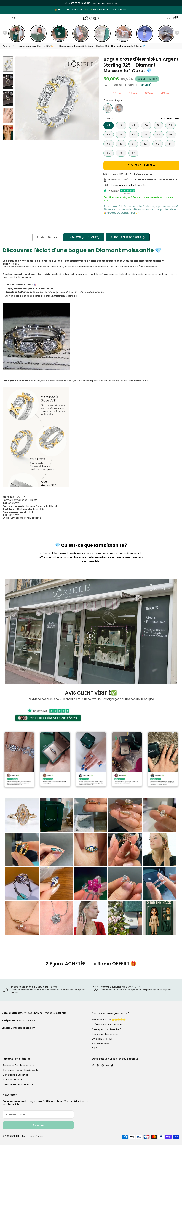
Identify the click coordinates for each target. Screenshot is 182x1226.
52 (170, 125)
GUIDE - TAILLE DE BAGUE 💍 (127, 237)
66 (121, 153)
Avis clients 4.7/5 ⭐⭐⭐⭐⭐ (109, 1019)
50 (146, 125)
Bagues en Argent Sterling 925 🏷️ (35, 46)
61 (133, 143)
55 (133, 134)
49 (133, 125)
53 (108, 134)
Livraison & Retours (103, 1039)
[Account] (168, 18)
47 (108, 125)
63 (157, 143)
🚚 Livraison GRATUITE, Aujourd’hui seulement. (91, 10)
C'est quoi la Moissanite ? (106, 1029)
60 (121, 143)
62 (145, 143)
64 (170, 143)
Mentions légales (12, 1079)
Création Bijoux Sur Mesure (107, 1024)
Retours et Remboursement (19, 1065)
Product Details (47, 237)
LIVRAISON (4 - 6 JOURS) (83, 237)
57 (158, 134)
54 (121, 134)
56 (146, 134)
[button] (172, 9)
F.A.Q (95, 1048)
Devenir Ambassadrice (105, 1034)
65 (108, 153)
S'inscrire (38, 1125)
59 (108, 143)
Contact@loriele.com (22, 1028)
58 (170, 134)
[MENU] (7, 18)
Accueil (7, 46)
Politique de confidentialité (18, 1084)
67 (133, 153)
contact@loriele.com (104, 3)
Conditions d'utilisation (16, 1074)
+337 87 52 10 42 (77, 3)
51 (158, 125)
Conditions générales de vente (21, 1070)
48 (121, 125)
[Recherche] (14, 18)
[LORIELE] (91, 18)
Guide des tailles (170, 118)
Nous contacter (101, 1043)
